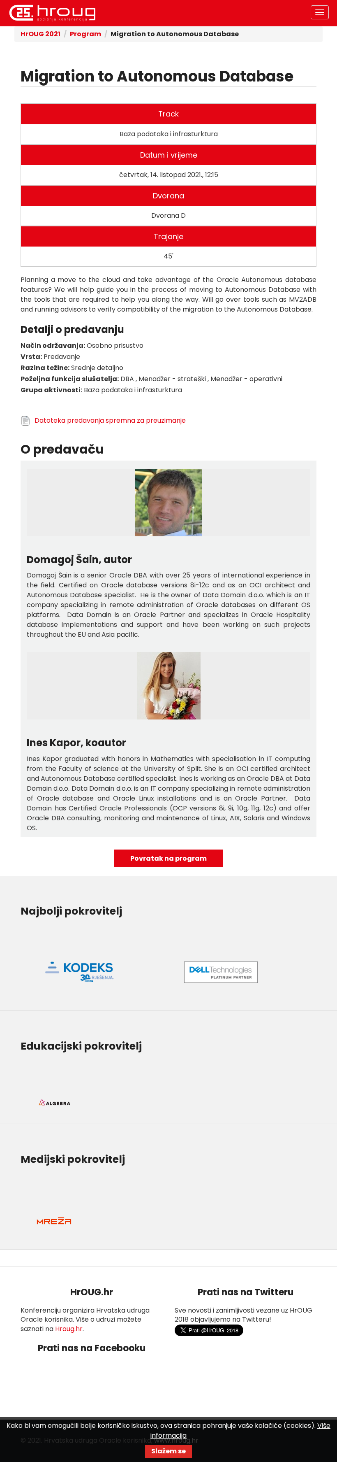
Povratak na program (168, 858)
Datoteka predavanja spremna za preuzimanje (110, 420)
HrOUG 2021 (52, 13)
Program (85, 34)
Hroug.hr (69, 1329)
